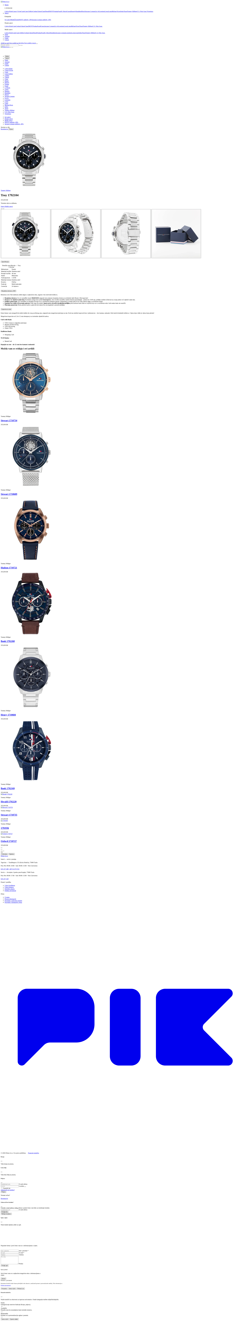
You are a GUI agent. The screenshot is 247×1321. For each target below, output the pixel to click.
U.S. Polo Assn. (142, 11)
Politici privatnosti (6, 1285)
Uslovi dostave (9, 887)
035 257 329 (4, 879)
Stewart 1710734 (9, 420)
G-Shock (64, 11)
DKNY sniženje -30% (25, 20)
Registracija (4, 1198)
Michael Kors (116, 11)
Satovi (7, 58)
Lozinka (21, 1186)
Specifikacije (5, 261)
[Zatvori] (1, 1182)
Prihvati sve (20, 1288)
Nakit (6, 34)
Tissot (125, 11)
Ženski (16, 20)
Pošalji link (5, 1212)
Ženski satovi (9, 119)
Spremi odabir (14, 1319)
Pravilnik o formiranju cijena (13, 902)
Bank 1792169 (8, 788)
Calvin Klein (8, 11)
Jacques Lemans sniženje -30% (41, 20)
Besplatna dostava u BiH (8, 291)
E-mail (21, 1253)
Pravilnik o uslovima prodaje (13, 901)
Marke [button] (7, 5)
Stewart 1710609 (9, 494)
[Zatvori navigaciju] (12, 47)
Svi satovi (8, 20)
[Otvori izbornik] (37, 43)
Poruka (21, 1263)
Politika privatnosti (10, 890)
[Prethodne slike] (1, 208)
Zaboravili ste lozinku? (8, 1190)
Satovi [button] (6, 13)
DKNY (51, 11)
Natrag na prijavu (6, 1214)
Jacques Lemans (90, 11)
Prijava (3, 1192)
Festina (55, 11)
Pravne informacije (10, 899)
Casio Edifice (29, 11)
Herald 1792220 (8, 801)
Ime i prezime (23, 1251)
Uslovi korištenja (10, 885)
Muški (12, 20)
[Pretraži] (20, 45)
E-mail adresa (23, 1184)
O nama (7, 897)
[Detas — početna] (5, 47)
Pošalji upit (5, 1265)
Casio (23, 11)
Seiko (122, 11)
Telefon (21, 1255)
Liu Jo (97, 11)
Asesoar (7, 36)
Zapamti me (6, 1188)
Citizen (39, 11)
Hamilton (78, 11)
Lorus (106, 11)
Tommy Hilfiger (132, 11)
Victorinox (150, 11)
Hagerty (73, 11)
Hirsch (83, 11)
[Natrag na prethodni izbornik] (10, 47)
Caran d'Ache (9, 70)
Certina (35, 11)
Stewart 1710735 (9, 815)
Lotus (110, 11)
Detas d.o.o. (4, 856)
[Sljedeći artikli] (1, 849)
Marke (7, 56)
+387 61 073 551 (14, 869)
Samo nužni (12, 1288)
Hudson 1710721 (9, 567)
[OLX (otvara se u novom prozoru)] (123, 1150)
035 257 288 (4, 869)
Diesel (47, 11)
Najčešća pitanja (10, 889)
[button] (5, 43)
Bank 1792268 (8, 641)
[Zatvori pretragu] (21, 45)
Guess (69, 11)
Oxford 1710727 (9, 841)
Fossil (59, 11)
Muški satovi (8, 120)
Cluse (43, 11)
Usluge (7, 40)
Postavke (4, 1288)
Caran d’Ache (16, 11)
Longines (102, 11)
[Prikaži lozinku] (25, 1186)
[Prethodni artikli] (1, 847)
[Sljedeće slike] (3, 208)
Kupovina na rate (6, 309)
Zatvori (3, 1278)
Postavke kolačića (33, 1153)
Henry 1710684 (8, 715)
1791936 (5, 828)
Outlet (6, 38)
